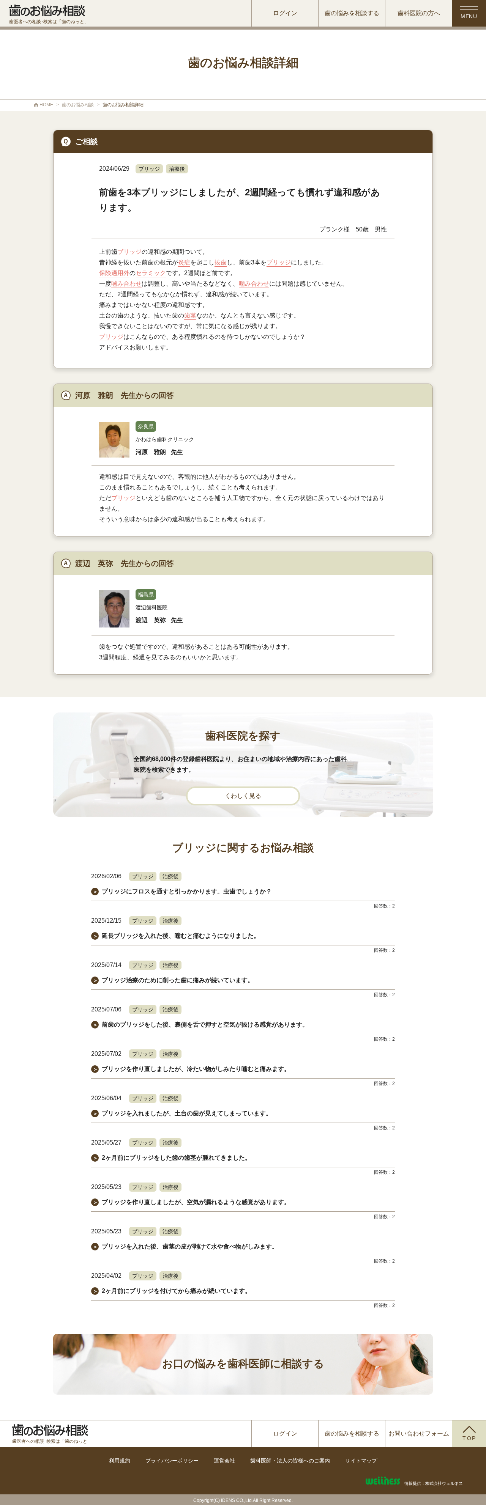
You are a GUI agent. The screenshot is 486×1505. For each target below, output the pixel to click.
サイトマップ (361, 1461)
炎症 (184, 262)
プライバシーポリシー (172, 1461)
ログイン (285, 13)
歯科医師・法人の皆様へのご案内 (290, 1461)
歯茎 (190, 315)
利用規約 (119, 1461)
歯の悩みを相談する (352, 13)
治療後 (177, 169)
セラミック (151, 273)
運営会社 (224, 1461)
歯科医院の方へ (419, 13)
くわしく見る (243, 796)
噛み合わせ (126, 283)
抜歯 (221, 262)
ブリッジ (149, 169)
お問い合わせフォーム (418, 1433)
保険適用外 (114, 273)
